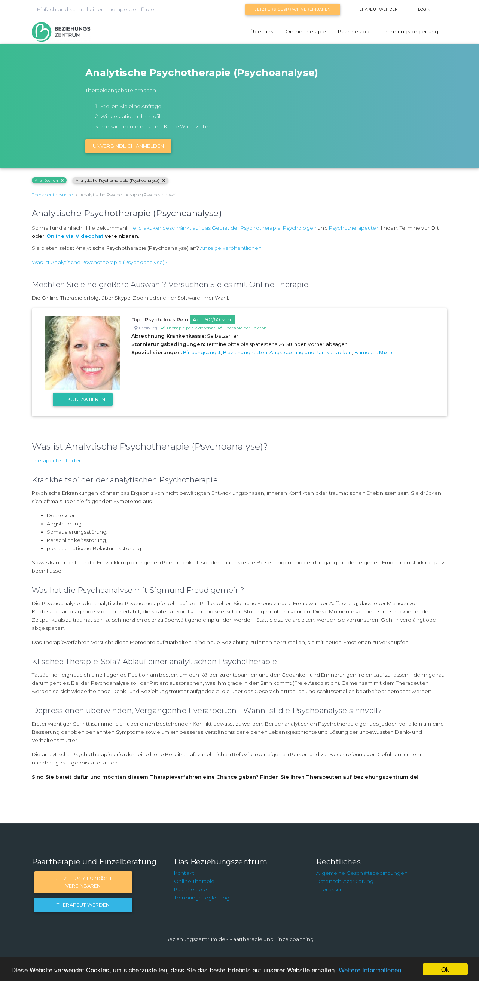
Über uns (261, 31)
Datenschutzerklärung (344, 881)
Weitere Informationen (370, 969)
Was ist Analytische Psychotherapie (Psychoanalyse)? (99, 262)
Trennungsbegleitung (410, 31)
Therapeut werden (376, 9)
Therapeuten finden (57, 460)
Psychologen (300, 228)
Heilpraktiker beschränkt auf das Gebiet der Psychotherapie (205, 228)
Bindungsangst (202, 352)
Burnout (364, 352)
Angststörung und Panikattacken (310, 352)
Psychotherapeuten (354, 228)
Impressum (330, 889)
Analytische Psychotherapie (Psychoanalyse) (117, 180)
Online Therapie (306, 31)
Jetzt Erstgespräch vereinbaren (292, 9)
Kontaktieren (86, 399)
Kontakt (184, 873)
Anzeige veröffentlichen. (231, 248)
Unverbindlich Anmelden (128, 146)
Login (424, 9)
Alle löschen (46, 180)
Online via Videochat (74, 236)
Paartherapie (354, 31)
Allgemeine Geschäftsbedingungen (362, 873)
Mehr (386, 352)
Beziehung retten (245, 352)
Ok (445, 969)
